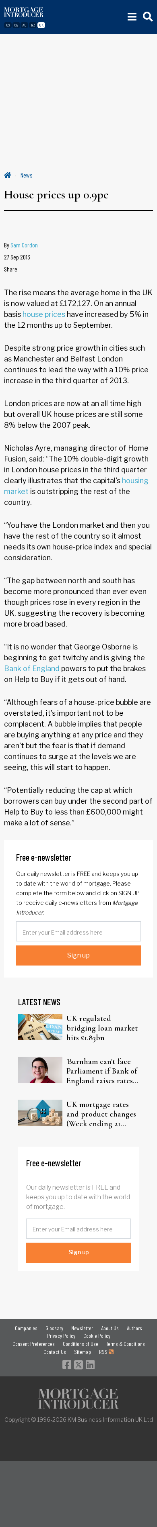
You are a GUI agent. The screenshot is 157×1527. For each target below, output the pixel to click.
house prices (44, 314)
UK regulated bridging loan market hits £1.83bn (102, 1028)
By (21, 245)
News (27, 175)
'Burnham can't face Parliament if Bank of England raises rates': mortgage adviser (101, 1071)
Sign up (78, 955)
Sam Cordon (24, 245)
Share (10, 269)
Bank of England (32, 668)
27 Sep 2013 (17, 257)
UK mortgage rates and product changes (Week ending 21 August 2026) (101, 1114)
